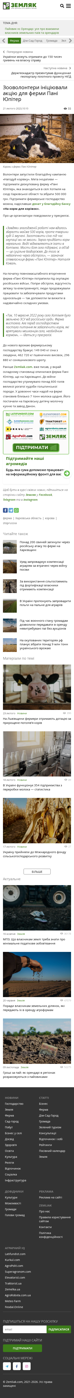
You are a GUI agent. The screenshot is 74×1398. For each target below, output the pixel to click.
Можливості (13, 1203)
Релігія (9, 1162)
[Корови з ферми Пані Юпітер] (37, 138)
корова (49, 518)
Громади (10, 1209)
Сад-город (12, 1121)
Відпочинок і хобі (51, 1139)
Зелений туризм (50, 1127)
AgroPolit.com (14, 1266)
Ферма (14, 40)
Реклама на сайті (50, 1197)
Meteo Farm (13, 1301)
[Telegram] (10, 510)
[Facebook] (5, 510)
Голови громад (15, 1215)
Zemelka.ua (12, 1289)
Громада (51, 40)
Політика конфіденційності (51, 1235)
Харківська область (28, 518)
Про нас (44, 1211)
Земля (21, 934)
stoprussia (10, 523)
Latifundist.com (15, 1254)
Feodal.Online (14, 1307)
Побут (9, 1127)
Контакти (45, 1227)
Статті (44, 1098)
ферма (7, 518)
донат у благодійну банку (51, 204)
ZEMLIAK (45, 1205)
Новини (22, 713)
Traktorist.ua (13, 1283)
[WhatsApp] (16, 510)
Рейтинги (45, 1145)
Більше (37, 872)
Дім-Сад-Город (32, 40)
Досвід (9, 1139)
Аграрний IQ (15, 1248)
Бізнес (43, 1104)
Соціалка (11, 1174)
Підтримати (22, 1348)
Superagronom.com (18, 1271)
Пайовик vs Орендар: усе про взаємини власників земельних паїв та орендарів (32, 31)
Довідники (14, 1191)
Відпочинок (13, 1168)
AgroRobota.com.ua (18, 1295)
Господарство (14, 1104)
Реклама (46, 1191)
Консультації (47, 1133)
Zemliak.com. (23, 367)
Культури (11, 1197)
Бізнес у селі (13, 1133)
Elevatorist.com (15, 1277)
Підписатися (59, 1329)
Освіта (9, 1151)
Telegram (9, 500)
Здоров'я (11, 1145)
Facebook (45, 495)
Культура (11, 1157)
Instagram (30, 500)
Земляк (31, 495)
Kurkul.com (12, 1260)
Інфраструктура (15, 1180)
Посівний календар (52, 1151)
